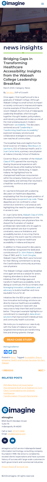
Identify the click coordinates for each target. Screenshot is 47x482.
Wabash (5, 363)
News (13, 357)
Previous (8, 370)
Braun (39, 357)
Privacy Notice (8, 467)
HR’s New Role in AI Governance (18, 385)
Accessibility (30, 357)
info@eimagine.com (17, 434)
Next (41, 370)
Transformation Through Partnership (20, 396)
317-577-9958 (19, 431)
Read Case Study (19, 339)
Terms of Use (22, 467)
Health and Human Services (23, 360)
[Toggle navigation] (42, 4)
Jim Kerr (10, 92)
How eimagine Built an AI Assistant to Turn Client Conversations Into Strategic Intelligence (22, 390)
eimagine (6, 360)
